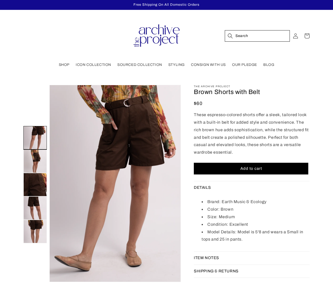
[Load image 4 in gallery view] (35, 208)
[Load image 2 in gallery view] (35, 161)
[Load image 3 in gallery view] (35, 184)
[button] (64, 64)
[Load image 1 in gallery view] (35, 137)
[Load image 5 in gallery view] (35, 231)
